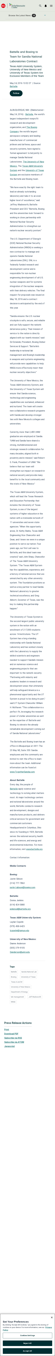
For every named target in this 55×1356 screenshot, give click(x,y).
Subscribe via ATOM (14, 1042)
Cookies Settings (27, 1335)
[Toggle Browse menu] (45, 15)
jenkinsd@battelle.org (20, 909)
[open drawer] (51, 5)
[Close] (52, 1317)
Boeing (13, 977)
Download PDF (11, 1033)
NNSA (13, 1002)
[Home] (13, 5)
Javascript (9, 1046)
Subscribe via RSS (13, 1038)
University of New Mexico (20, 987)
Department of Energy (19, 992)
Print (6, 1029)
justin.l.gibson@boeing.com (22, 887)
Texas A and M (16, 982)
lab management (17, 997)
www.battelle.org (34, 849)
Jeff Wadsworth (35, 997)
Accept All (27, 1351)
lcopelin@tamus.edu (19, 930)
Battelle (13, 86)
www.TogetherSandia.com (22, 772)
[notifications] (45, 5)
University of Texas (28, 977)
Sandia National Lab (29, 972)
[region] (27, 1335)
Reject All (27, 1343)
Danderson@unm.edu (20, 952)
